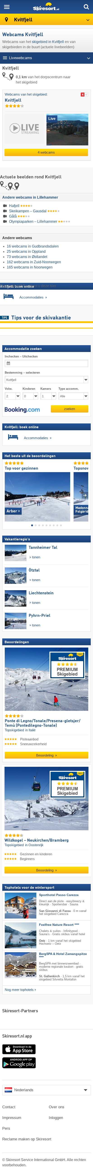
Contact (8, 1107)
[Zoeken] (86, 7)
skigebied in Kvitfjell (48, 42)
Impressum (11, 1118)
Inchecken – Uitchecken (21, 356)
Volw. (8, 388)
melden (63, 286)
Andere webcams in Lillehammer (30, 197)
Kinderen (29, 388)
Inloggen (56, 1118)
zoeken (69, 408)
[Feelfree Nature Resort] (14, 935)
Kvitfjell (22, 20)
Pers (6, 1128)
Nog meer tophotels (19, 990)
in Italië (30, 730)
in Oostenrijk (34, 845)
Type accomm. (68, 388)
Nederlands (23, 1090)
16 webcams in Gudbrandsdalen (33, 246)
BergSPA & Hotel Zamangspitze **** (63, 955)
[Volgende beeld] (85, 495)
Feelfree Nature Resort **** (59, 924)
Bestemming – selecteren (22, 372)
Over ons (56, 1107)
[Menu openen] (7, 7)
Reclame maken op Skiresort (26, 1139)
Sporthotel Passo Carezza (59, 894)
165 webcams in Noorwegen (30, 267)
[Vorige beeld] (8, 495)
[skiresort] (46, 7)
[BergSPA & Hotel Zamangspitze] (14, 965)
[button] (22, 410)
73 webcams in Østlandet (27, 257)
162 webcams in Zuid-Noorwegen (34, 262)
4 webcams (46, 152)
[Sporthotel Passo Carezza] (14, 905)
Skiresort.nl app (17, 1036)
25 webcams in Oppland (26, 251)
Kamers (45, 388)
